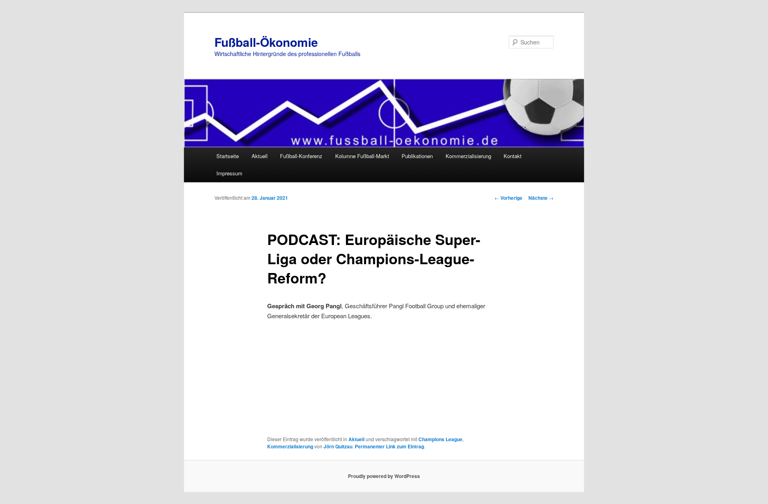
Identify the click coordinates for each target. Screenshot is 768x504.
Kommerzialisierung (468, 156)
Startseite (227, 156)
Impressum (229, 173)
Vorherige (508, 197)
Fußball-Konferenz (301, 156)
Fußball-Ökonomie (266, 41)
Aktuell (260, 156)
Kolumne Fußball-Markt (362, 156)
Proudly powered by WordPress (384, 476)
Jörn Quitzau (338, 446)
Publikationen (417, 156)
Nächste (541, 197)
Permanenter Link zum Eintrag (389, 446)
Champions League (440, 439)
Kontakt (513, 156)
